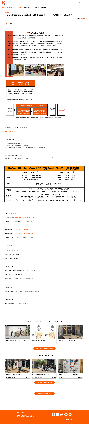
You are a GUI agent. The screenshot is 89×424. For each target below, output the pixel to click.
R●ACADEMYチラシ (9, 131)
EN (80, 2)
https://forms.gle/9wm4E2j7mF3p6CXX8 (24, 217)
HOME (2, 7)
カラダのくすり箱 (14, 7)
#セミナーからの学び (35, 377)
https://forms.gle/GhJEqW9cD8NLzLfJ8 (25, 233)
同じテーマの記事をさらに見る (45, 382)
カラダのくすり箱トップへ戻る (45, 393)
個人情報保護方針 (69, 419)
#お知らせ (6, 12)
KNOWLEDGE (7, 7)
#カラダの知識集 (8, 377)
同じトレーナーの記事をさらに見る (45, 348)
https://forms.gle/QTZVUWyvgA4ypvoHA (25, 229)
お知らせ (20, 7)
